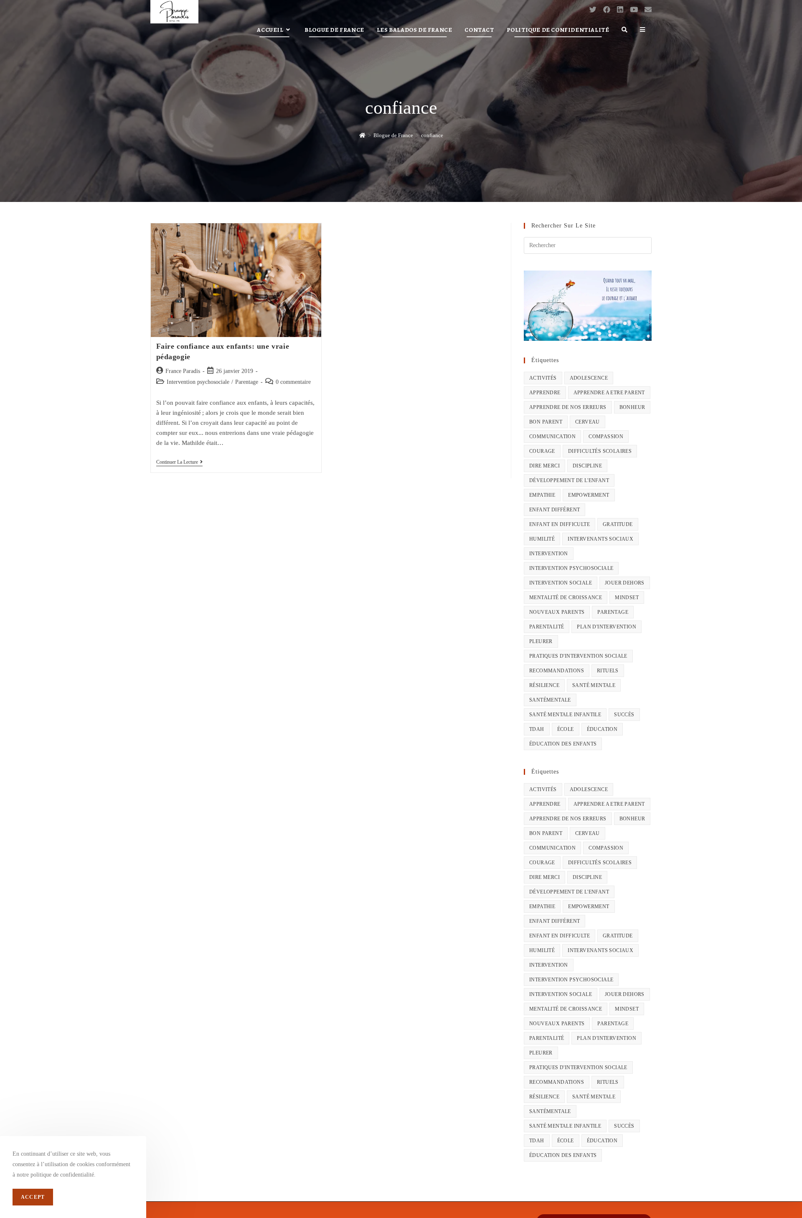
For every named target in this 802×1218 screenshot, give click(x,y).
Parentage (246, 382)
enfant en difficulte (559, 524)
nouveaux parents (556, 612)
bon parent (545, 422)
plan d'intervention (606, 627)
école (565, 729)
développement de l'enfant (569, 480)
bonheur (632, 407)
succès (624, 715)
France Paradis (182, 371)
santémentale (550, 700)
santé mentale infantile (565, 715)
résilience (544, 685)
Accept (33, 1197)
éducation (602, 729)
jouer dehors (625, 583)
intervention (548, 554)
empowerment (588, 495)
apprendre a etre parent (609, 393)
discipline (587, 466)
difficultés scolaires (600, 451)
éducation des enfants (562, 744)
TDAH (536, 729)
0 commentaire (293, 382)
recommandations (556, 671)
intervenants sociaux (600, 539)
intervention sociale (560, 583)
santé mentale (593, 685)
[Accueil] (362, 135)
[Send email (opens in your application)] (648, 9)
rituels (608, 671)
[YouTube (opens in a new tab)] (634, 9)
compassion (606, 436)
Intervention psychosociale (198, 382)
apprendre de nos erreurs (568, 407)
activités (543, 378)
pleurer (541, 641)
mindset (627, 597)
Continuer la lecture (179, 462)
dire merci (544, 466)
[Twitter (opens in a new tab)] (593, 9)
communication (552, 436)
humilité (542, 539)
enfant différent (554, 510)
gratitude (618, 524)
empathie (542, 495)
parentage (612, 612)
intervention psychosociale (571, 568)
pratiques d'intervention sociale (578, 656)
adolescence (589, 378)
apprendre (545, 393)
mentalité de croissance (565, 597)
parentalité (546, 627)
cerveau (587, 422)
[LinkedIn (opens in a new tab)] (620, 9)
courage (542, 451)
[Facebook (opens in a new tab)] (607, 9)
